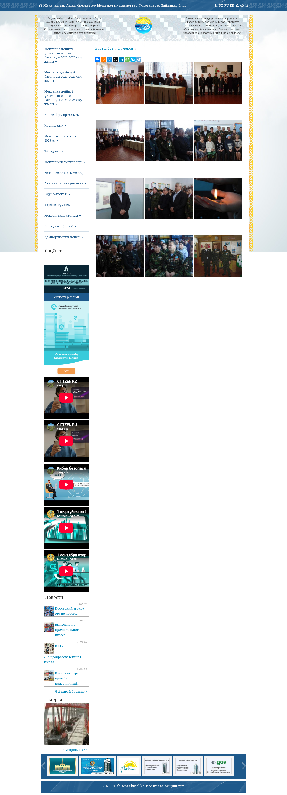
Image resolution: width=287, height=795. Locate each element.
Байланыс (169, 5)
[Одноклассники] (103, 59)
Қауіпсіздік (54, 125)
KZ (221, 5)
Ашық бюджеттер (81, 5)
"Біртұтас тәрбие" (59, 226)
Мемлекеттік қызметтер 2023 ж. (64, 138)
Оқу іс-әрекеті (56, 194)
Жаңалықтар (54, 5)
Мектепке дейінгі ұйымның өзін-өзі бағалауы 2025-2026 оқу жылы (63, 55)
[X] (115, 59)
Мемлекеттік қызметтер (117, 5)
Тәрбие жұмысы (57, 205)
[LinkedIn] (121, 59)
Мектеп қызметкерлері (63, 162)
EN (232, 5)
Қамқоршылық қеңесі (62, 237)
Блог (182, 5)
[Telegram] (138, 59)
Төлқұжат (53, 151)
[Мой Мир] (109, 59)
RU (226, 5)
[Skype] (133, 59)
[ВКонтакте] (97, 59)
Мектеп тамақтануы (61, 215)
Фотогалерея (149, 5)
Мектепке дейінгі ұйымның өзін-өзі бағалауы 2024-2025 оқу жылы (63, 97)
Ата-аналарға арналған (64, 183)
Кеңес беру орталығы (62, 115)
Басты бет (104, 48)
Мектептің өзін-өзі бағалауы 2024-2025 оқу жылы (63, 76)
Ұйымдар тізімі (66, 297)
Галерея (125, 48)
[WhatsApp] (127, 59)
